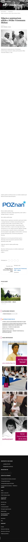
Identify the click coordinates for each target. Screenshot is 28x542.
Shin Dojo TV (3, 504)
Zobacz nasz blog (9, 319)
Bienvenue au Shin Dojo (5, 531)
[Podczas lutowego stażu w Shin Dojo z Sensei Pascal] (14, 378)
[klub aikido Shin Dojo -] (6, 2)
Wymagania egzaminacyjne (6, 509)
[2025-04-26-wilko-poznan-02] (14, 80)
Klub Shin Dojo (3, 502)
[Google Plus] (12, 260)
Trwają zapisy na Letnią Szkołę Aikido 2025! (8, 270)
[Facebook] (9, 260)
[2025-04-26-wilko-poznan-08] (14, 182)
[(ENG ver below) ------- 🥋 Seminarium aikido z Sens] (14, 429)
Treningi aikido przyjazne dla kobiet (7, 483)
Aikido (2, 490)
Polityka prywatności (5, 533)
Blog (2, 520)
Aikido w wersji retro (4, 492)
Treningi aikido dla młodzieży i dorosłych (8, 478)
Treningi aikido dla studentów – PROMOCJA (9, 485)
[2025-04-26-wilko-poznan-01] (14, 63)
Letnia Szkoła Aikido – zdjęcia (8, 302)
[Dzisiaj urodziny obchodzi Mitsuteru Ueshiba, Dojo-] (14, 353)
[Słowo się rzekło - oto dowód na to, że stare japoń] (14, 404)
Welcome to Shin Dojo (5, 529)
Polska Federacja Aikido (5, 495)
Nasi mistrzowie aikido (5, 513)
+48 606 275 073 (6, 464)
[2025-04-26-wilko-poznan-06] (11, 158)
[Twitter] (15, 260)
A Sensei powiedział (4, 506)
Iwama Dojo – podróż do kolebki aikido (11, 326)
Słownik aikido (3, 497)
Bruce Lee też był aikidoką (8, 328)
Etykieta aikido (3, 511)
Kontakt (2, 526)
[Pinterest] (18, 260)
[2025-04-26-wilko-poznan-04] (14, 115)
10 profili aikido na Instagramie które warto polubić (14, 321)
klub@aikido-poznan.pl (8, 466)
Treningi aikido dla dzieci (5, 481)
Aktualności (3, 518)
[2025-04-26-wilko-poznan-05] (14, 133)
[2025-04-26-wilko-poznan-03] (14, 98)
